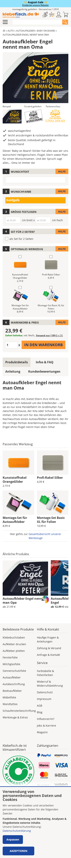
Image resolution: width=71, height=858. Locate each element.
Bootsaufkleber (12, 691)
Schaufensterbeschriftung (19, 710)
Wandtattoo (10, 704)
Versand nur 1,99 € (49, 335)
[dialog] (35, 822)
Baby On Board (46, 30)
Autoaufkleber (25, 30)
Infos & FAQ (44, 362)
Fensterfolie (10, 657)
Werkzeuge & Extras (15, 717)
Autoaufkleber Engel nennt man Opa (23, 600)
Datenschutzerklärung (17, 831)
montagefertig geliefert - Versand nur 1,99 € (35, 9)
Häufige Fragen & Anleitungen (48, 639)
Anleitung (12, 371)
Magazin (42, 732)
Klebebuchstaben (14, 637)
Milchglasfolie (11, 664)
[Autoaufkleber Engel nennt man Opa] (25, 578)
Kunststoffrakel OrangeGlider (15, 480)
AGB (39, 705)
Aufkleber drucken (14, 644)
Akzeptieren (18, 851)
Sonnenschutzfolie (14, 671)
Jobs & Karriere (46, 725)
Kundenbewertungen (44, 371)
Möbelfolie (9, 697)
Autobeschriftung (14, 684)
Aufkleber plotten (14, 651)
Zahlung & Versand (49, 648)
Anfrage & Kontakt (48, 655)
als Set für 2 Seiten (21, 239)
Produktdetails (16, 362)
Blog (39, 712)
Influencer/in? (45, 719)
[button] (12, 116)
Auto (11, 30)
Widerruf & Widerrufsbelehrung (50, 683)
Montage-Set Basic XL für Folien (51, 520)
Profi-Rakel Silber (50, 478)
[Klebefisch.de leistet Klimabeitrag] (18, 771)
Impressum (44, 699)
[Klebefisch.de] (21, 15)
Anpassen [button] (12, 839)
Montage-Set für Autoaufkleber (15, 520)
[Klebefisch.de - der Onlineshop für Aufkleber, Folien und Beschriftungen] (4, 30)
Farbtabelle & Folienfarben (45, 673)
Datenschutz (45, 692)
